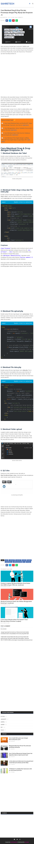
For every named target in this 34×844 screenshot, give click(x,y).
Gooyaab (27, 842)
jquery (24, 560)
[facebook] (14, 839)
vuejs (2, 730)
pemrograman (8, 561)
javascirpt (11, 560)
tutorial (28, 561)
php (24, 561)
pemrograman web (17, 561)
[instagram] (19, 839)
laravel (3, 722)
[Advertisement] (17, 73)
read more (25, 125)
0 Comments (20, 17)
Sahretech (7, 3)
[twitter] (17, 839)
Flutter (3, 716)
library (29, 560)
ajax (6, 560)
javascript (18, 560)
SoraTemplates (13, 842)
